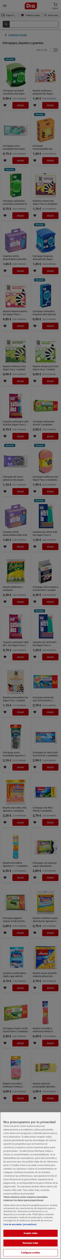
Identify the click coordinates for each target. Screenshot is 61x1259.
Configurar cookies (30, 1252)
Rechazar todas (30, 1242)
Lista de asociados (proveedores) (20, 1224)
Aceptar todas (31, 1233)
